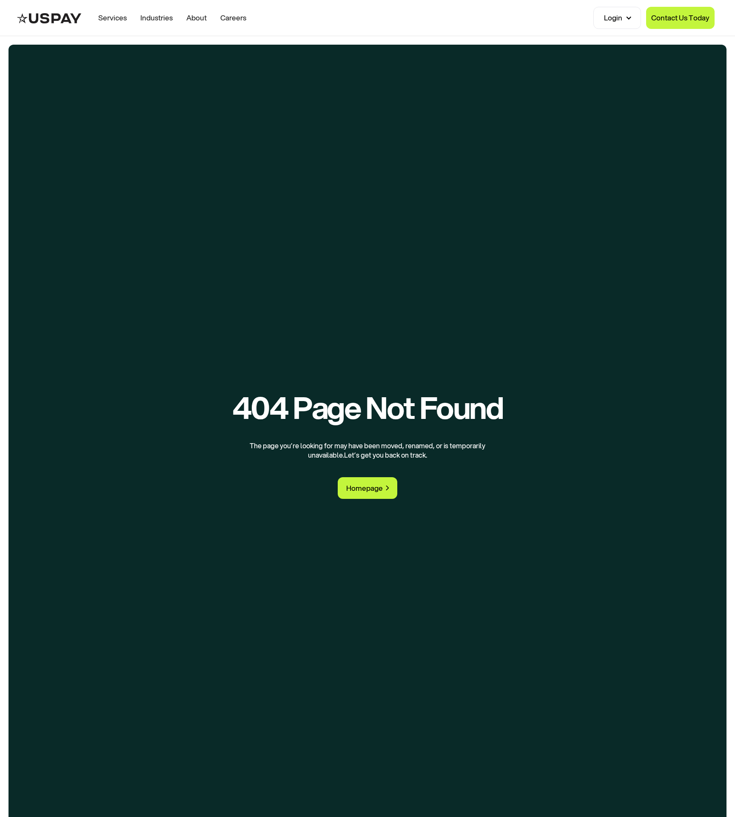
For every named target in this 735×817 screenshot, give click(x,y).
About (196, 18)
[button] (617, 18)
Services (112, 18)
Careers (233, 18)
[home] (49, 17)
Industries (156, 18)
